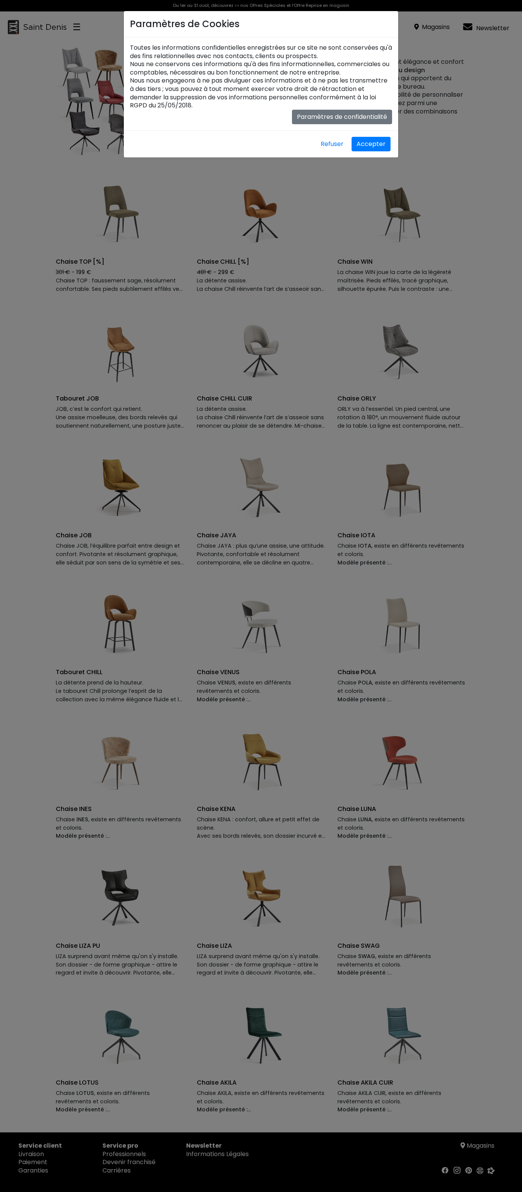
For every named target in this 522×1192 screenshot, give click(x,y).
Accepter (371, 143)
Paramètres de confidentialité (342, 116)
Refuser (332, 143)
